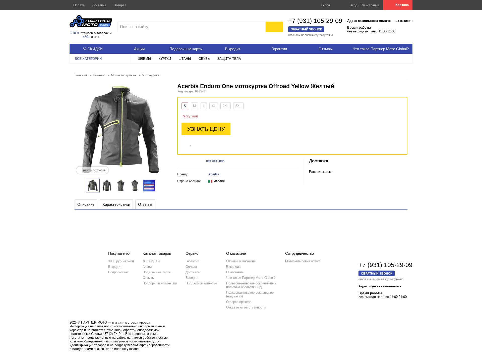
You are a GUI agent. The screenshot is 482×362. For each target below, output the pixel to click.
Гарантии (192, 261)
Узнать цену (206, 129)
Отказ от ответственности (246, 307)
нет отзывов (215, 161)
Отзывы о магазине (241, 261)
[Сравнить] (184, 143)
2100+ (75, 33)
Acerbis (213, 174)
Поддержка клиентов (201, 283)
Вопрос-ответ (118, 272)
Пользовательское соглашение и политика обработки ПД (251, 285)
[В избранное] (191, 143)
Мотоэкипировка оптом (302, 261)
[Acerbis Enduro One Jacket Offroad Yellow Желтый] (107, 185)
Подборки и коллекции (160, 283)
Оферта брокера (238, 302)
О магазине (235, 272)
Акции (147, 267)
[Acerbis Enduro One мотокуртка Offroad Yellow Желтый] (93, 185)
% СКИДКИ (151, 261)
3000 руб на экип (121, 261)
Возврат (120, 5)
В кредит (115, 267)
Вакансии (233, 267)
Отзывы (148, 278)
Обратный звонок (306, 29)
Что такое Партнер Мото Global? (250, 278)
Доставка (99, 5)
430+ (86, 37)
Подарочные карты (157, 272)
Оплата (79, 5)
